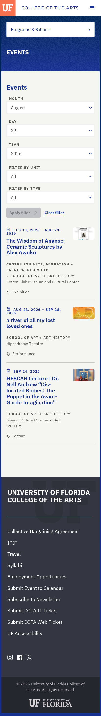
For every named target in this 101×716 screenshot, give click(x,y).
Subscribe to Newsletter (33, 599)
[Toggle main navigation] (92, 8)
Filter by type (25, 189)
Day (13, 122)
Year (14, 145)
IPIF (12, 542)
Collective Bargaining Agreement (43, 531)
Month (16, 99)
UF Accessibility (24, 633)
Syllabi (14, 565)
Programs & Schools (31, 29)
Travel (14, 554)
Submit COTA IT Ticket (32, 610)
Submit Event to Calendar (35, 588)
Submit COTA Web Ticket (34, 622)
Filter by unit (25, 168)
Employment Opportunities (36, 576)
